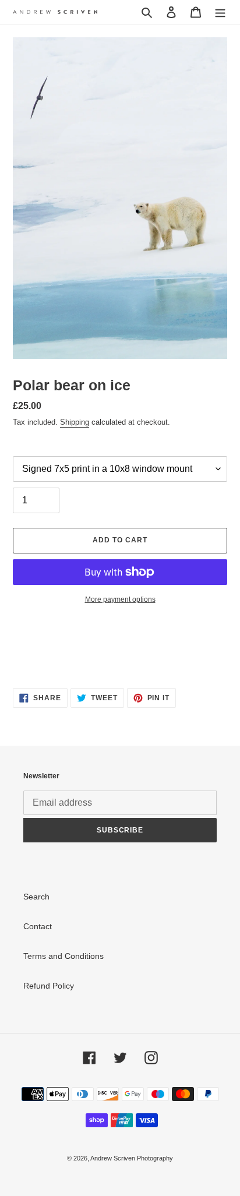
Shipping (74, 422)
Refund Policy (48, 985)
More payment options (120, 599)
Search (36, 896)
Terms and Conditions (63, 956)
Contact (37, 926)
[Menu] (220, 12)
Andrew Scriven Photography (131, 1158)
